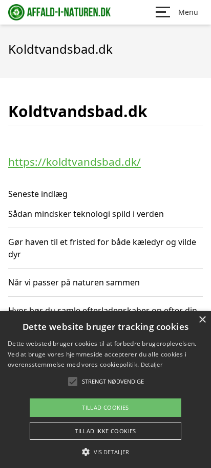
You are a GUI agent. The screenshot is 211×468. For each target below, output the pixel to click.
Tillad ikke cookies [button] (105, 431)
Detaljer (151, 364)
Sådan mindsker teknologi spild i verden (86, 213)
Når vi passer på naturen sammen (74, 282)
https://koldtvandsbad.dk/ (74, 161)
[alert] (105, 389)
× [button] (202, 320)
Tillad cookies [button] (105, 407)
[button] (105, 452)
